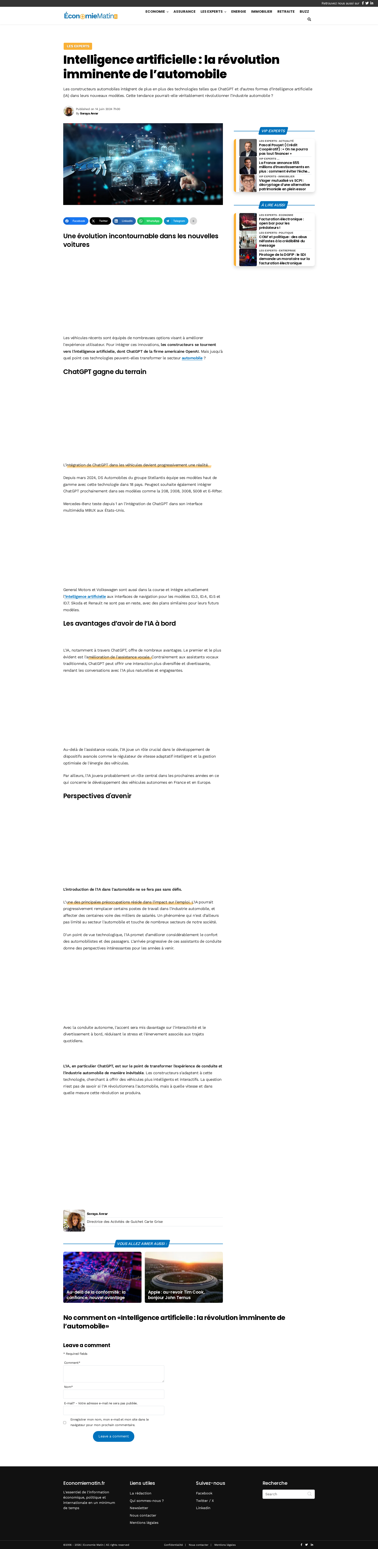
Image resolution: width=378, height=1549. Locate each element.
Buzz (304, 11)
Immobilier (261, 11)
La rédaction (140, 1493)
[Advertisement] (143, 298)
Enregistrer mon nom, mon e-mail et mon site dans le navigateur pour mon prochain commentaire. (109, 1422)
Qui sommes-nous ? (147, 1501)
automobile (192, 358)
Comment (72, 1362)
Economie (155, 11)
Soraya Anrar (97, 1214)
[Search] (310, 1494)
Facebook (204, 1493)
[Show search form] (309, 19)
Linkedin (203, 1508)
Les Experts (212, 11)
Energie (238, 11)
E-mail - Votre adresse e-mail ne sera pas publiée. (100, 1403)
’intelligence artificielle (85, 596)
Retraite (286, 11)
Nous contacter (143, 1515)
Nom (68, 1387)
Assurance (184, 11)
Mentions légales (144, 1523)
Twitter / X (205, 1501)
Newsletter (139, 1508)
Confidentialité (173, 1544)
